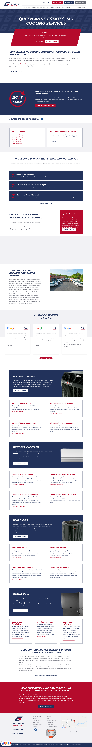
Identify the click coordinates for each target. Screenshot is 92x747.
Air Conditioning (27, 7)
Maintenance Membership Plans (46, 675)
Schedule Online (51, 41)
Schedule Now (68, 2)
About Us (74, 7)
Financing (49, 716)
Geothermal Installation (17, 638)
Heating (34, 7)
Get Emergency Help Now (45, 106)
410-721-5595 (38, 41)
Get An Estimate (57, 2)
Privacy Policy (50, 724)
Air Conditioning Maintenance (19, 138)
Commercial (57, 7)
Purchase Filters (80, 2)
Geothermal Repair (41, 636)
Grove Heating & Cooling (20, 63)
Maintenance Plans (37, 724)
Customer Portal (81, 7)
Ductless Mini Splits (16, 139)
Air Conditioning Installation (18, 136)
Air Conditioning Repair (17, 134)
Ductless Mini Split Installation (57, 484)
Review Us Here (46, 358)
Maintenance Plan (66, 7)
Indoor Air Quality (41, 7)
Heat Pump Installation (55, 557)
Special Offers (36, 722)
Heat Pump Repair (16, 557)
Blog (48, 718)
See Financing (69, 230)
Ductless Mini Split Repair (18, 484)
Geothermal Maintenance (69, 640)
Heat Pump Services (16, 141)
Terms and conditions (52, 726)
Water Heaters (50, 7)
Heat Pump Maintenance (18, 579)
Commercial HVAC (37, 720)
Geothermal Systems (17, 143)
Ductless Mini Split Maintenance (19, 506)
